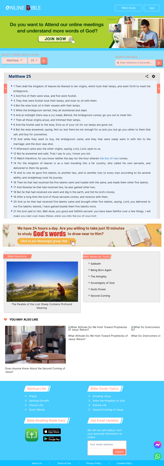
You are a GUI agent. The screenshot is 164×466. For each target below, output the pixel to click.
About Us (37, 463)
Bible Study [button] (129, 7)
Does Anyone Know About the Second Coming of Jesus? (35, 370)
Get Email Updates (105, 420)
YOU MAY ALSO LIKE (23, 319)
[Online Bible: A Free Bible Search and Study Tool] (22, 8)
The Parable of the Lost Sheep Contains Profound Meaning (42, 306)
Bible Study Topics (105, 389)
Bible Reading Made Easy (46, 420)
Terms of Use (64, 463)
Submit (119, 451)
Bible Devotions (17, 256)
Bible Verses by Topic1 (96, 256)
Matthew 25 (20, 76)
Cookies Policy (124, 463)
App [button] (151, 7)
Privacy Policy (93, 463)
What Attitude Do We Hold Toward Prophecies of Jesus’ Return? (98, 337)
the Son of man (109, 158)
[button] (44, 60)
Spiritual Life (36, 389)
